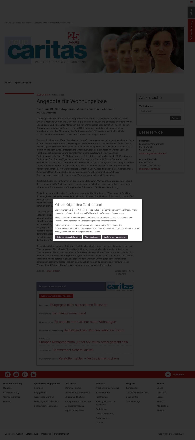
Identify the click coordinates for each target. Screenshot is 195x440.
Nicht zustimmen (92, 237)
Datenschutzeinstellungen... (69, 237)
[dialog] (97, 220)
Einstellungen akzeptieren (115, 237)
